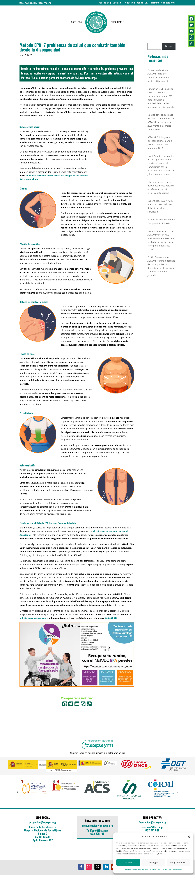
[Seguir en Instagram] (89, 867)
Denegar (153, 862)
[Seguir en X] (97, 867)
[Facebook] (65, 704)
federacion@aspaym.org (152, 822)
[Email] (191, 31)
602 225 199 (97, 834)
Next (178, 792)
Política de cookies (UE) (136, 3)
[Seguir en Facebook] (81, 867)
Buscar (168, 46)
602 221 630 (152, 830)
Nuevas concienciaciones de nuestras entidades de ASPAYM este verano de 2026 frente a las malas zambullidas (160, 122)
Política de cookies (133, 869)
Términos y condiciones (172, 869)
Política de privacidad (151, 869)
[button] (188, 836)
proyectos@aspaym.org (42, 822)
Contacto (76, 22)
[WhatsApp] (191, 37)
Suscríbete (117, 22)
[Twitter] (191, 25)
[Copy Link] (89, 704)
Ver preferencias (178, 862)
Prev (17, 792)
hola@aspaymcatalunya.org (34, 618)
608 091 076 (111, 618)
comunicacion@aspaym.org (97, 825)
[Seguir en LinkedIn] (106, 867)
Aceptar (128, 862)
